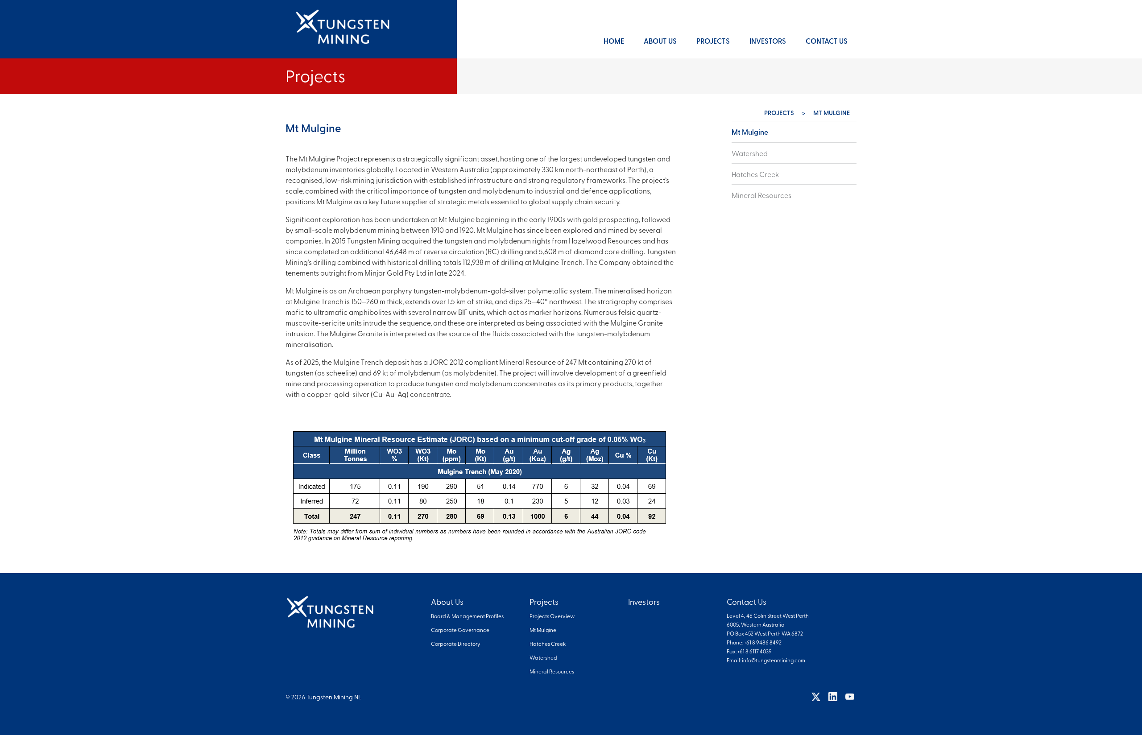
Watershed (750, 153)
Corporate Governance (460, 629)
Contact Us (827, 41)
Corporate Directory (455, 643)
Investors (767, 41)
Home (614, 41)
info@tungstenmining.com (773, 660)
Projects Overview (552, 615)
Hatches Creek (755, 174)
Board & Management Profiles (467, 615)
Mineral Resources (761, 195)
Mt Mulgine (750, 132)
